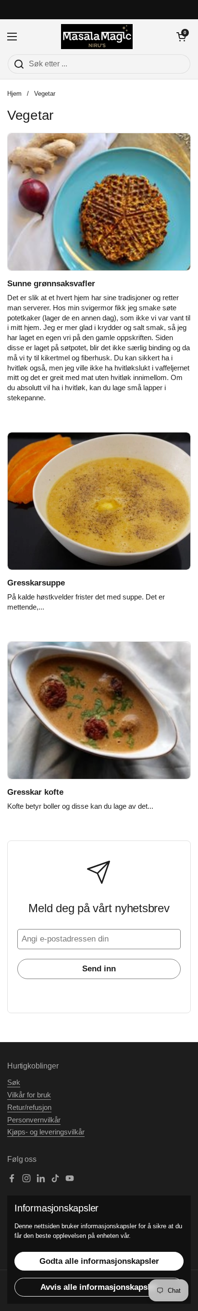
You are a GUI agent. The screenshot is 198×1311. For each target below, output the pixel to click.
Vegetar (44, 93)
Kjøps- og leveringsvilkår (46, 1132)
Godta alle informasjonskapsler (99, 1261)
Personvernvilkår (34, 1120)
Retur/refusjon (29, 1107)
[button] (181, 36)
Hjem (14, 93)
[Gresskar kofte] (99, 710)
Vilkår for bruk (29, 1095)
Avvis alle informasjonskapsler (99, 1287)
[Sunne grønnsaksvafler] (99, 202)
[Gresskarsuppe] (99, 501)
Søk (13, 1082)
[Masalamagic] (97, 36)
